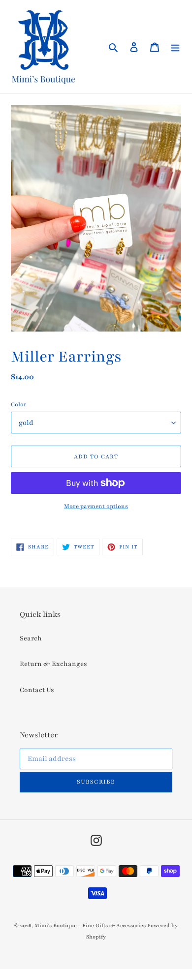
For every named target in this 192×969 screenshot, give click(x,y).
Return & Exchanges (53, 664)
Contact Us (37, 690)
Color (19, 404)
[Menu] (175, 47)
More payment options (96, 506)
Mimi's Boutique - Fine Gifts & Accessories (90, 925)
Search (31, 638)
